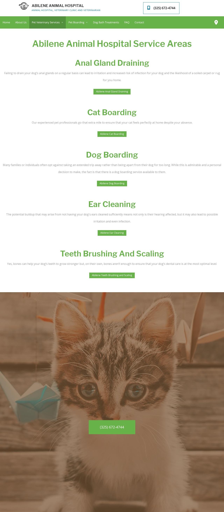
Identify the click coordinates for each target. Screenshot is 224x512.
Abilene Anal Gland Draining (112, 91)
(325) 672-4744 (112, 427)
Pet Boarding (76, 22)
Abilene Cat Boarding (112, 134)
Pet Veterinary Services (46, 22)
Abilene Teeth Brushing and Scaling (112, 275)
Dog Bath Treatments (106, 22)
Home (6, 22)
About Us (20, 22)
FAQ (126, 22)
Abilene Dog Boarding (112, 183)
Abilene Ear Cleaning (112, 233)
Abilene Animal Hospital (58, 6)
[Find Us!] (216, 22)
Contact (139, 22)
